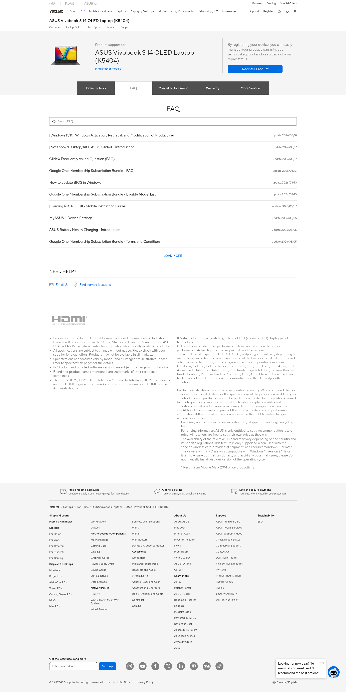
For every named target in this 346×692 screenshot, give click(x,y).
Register (268, 11)
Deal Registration (226, 557)
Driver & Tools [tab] (96, 88)
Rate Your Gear (183, 624)
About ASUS (181, 521)
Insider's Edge (182, 612)
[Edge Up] (207, 666)
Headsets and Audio (144, 570)
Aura (177, 648)
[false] (255, 69)
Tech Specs (94, 27)
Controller (138, 600)
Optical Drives (99, 576)
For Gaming (56, 558)
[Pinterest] (194, 666)
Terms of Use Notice (120, 682)
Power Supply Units (102, 564)
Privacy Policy (145, 682)
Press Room (181, 551)
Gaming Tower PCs (60, 594)
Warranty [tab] (212, 88)
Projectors (55, 576)
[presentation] (51, 285)
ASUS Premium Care (228, 521)
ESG (260, 521)
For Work (54, 540)
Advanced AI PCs (184, 636)
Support (125, 27)
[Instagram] (130, 666)
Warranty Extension (227, 599)
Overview (54, 27)
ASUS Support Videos (229, 533)
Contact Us (222, 551)
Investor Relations (185, 539)
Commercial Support (228, 545)
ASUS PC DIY (182, 594)
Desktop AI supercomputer (148, 545)
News (177, 545)
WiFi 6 (135, 533)
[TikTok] (219, 666)
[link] (56, 11)
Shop (73, 11)
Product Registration (228, 575)
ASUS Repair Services (229, 527)
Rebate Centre (224, 581)
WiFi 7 (135, 527)
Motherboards (99, 540)
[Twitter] (168, 666)
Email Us (62, 285)
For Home (55, 534)
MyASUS (221, 569)
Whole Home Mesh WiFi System (105, 602)
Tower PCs (55, 588)
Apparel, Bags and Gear (146, 582)
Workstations (99, 521)
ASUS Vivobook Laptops (107, 507)
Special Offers (288, 3)
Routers (95, 594)
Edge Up (179, 606)
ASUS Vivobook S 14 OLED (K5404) (147, 507)
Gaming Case (99, 546)
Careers (179, 569)
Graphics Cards (100, 558)
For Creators (56, 546)
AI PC (177, 582)
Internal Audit (182, 533)
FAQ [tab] (133, 88)
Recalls (220, 587)
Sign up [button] (107, 666)
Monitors (54, 570)
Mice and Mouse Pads (145, 564)
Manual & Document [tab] (173, 88)
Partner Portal (182, 588)
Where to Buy (182, 557)
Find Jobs (180, 527)
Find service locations (95, 285)
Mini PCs (54, 606)
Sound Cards (98, 570)
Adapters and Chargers (146, 588)
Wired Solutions (100, 609)
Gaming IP (138, 606)
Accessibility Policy (185, 630)
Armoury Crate (183, 642)
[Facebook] (155, 666)
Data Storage (99, 582)
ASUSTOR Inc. (182, 563)
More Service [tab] (250, 88)
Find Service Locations (229, 563)
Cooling (95, 552)
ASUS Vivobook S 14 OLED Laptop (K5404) (89, 20)
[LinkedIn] (181, 666)
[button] (271, 3)
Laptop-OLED (73, 27)
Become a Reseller (185, 600)
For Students (56, 552)
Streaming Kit (140, 576)
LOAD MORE (173, 256)
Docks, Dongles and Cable (147, 594)
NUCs (52, 600)
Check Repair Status (228, 539)
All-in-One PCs (58, 582)
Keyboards (138, 558)
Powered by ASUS (185, 618)
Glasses (95, 527)
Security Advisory (226, 593)
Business (257, 3)
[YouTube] (143, 666)
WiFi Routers (139, 539)
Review (111, 27)
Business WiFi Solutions (146, 521)
